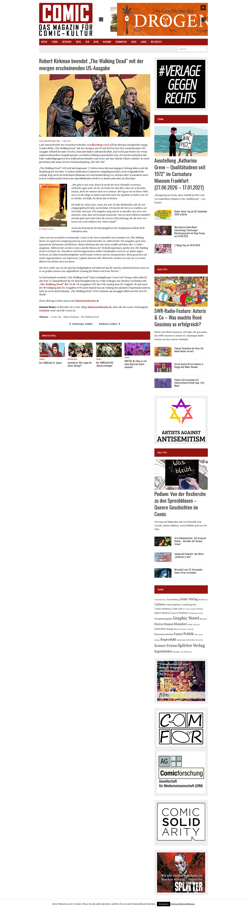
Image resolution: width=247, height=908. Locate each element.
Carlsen (159, 604)
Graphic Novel (186, 618)
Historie (203, 619)
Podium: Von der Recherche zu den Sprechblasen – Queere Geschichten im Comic (180, 503)
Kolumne (107, 42)
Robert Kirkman (71, 316)
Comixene (44, 310)
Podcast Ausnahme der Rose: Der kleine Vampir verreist (189, 350)
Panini (178, 634)
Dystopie (199, 609)
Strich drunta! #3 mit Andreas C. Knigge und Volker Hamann (189, 365)
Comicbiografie (189, 604)
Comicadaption (173, 604)
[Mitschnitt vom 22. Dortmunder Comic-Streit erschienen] (163, 575)
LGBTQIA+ (196, 625)
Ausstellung (173, 599)
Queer (201, 634)
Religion (157, 640)
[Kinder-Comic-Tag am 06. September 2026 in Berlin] (163, 217)
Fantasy (183, 612)
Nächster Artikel (108, 323)
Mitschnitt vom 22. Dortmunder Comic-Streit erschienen (188, 571)
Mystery (184, 629)
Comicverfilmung (162, 608)
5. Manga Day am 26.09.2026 (187, 245)
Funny (201, 613)
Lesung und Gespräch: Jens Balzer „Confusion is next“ (189, 555)
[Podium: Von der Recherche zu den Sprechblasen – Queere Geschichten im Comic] (181, 487)
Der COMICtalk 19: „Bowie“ (50, 362)
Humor (169, 624)
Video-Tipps (162, 452)
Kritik (44, 42)
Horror (159, 624)
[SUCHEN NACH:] (192, 48)
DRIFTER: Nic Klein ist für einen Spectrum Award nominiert (136, 364)
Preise (196, 634)
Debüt (193, 609)
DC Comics (186, 609)
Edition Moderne (162, 613)
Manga (169, 628)
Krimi (189, 624)
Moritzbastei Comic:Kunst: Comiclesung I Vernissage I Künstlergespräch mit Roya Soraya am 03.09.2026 (189, 231)
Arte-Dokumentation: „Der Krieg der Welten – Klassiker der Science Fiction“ (190, 541)
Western (188, 651)
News (78, 42)
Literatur (160, 628)
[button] (152, 19)
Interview (66, 42)
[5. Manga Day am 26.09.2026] (163, 251)
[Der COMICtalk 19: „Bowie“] (52, 355)
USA (182, 652)
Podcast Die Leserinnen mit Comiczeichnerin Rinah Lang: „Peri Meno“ (189, 383)
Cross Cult (56, 316)
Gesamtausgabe (163, 618)
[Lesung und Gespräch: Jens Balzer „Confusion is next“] (163, 560)
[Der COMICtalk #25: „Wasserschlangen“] (109, 355)
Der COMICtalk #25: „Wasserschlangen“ (104, 364)
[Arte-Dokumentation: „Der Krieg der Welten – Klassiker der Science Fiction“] (163, 544)
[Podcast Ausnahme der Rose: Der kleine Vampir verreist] (163, 354)
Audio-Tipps (162, 269)
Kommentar (121, 42)
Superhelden (163, 651)
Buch (96, 42)
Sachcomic (181, 640)
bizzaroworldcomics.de (87, 300)
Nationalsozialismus (163, 634)
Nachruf (191, 629)
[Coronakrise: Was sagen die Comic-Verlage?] (80, 355)
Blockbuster (203, 599)
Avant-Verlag (189, 599)
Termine (160, 119)
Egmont (174, 613)
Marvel (177, 629)
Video (133, 42)
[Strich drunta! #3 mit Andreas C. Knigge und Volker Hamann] (163, 370)
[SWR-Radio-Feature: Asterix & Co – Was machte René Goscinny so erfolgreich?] (181, 304)
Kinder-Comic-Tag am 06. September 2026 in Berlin (190, 213)
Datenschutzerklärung (183, 903)
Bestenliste (156, 42)
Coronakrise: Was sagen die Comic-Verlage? (80, 364)
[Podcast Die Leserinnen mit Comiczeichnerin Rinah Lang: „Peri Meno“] (163, 386)
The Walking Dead (90, 316)
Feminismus (193, 613)
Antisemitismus (160, 600)
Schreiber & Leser (194, 639)
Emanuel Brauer (52, 141)
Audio (143, 42)
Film (87, 42)
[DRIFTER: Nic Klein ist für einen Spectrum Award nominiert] (137, 353)
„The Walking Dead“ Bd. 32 (55, 284)
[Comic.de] (66, 19)
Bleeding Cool (100, 144)
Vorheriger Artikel (82, 323)
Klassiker (180, 624)
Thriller (176, 651)
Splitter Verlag (191, 645)
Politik (188, 633)
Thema (55, 42)
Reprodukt (168, 639)
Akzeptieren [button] (164, 904)
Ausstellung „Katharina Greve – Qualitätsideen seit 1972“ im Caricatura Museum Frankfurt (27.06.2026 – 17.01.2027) (179, 173)
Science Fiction (165, 645)
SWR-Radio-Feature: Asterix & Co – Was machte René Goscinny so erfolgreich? (180, 317)
